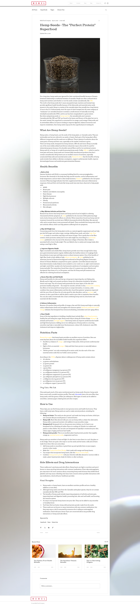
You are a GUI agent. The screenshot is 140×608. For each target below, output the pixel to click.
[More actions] (99, 21)
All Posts (34, 10)
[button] (128, 4)
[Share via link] (52, 527)
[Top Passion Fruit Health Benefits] (43, 551)
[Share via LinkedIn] (49, 527)
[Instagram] (108, 3)
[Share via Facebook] (41, 527)
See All (106, 541)
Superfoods (43, 10)
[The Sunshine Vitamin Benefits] (70, 551)
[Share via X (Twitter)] (45, 527)
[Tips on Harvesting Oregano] (96, 551)
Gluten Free (60, 10)
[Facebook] (105, 3)
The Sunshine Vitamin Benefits (68, 561)
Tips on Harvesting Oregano (93, 561)
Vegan (52, 10)
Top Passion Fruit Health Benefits (43, 561)
